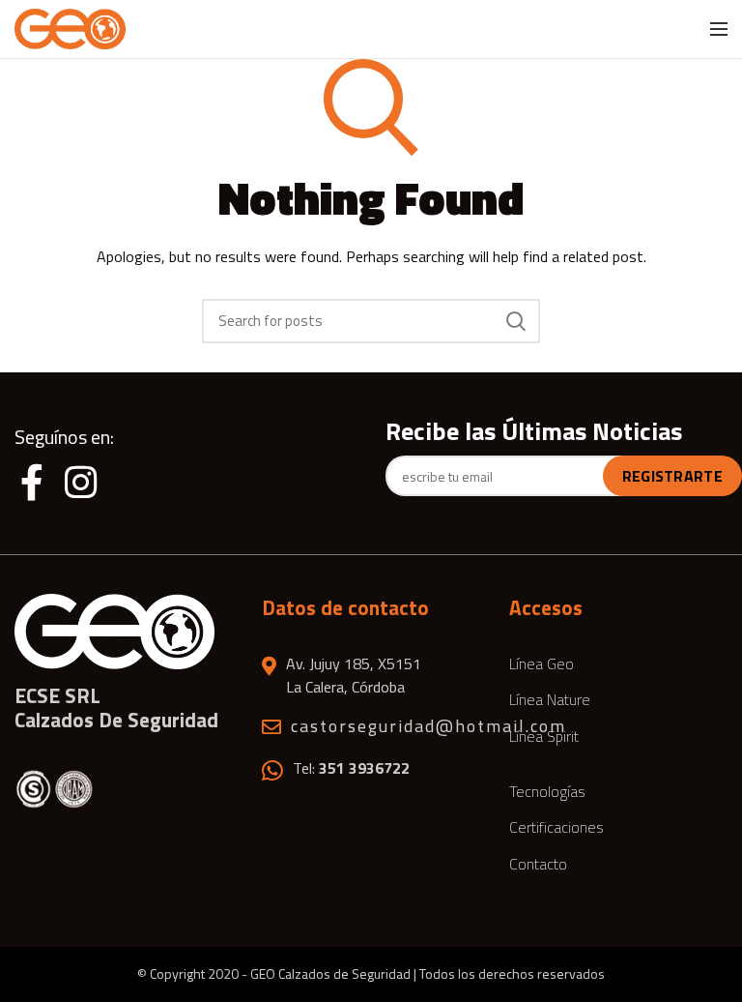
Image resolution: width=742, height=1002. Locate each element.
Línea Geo (541, 663)
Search (516, 321)
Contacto (538, 863)
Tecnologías (547, 791)
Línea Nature (549, 699)
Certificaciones (556, 827)
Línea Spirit (544, 736)
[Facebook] (36, 481)
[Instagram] (80, 481)
